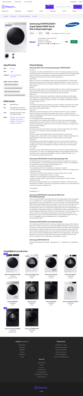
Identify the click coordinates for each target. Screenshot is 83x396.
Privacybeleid (38, 374)
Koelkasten (30, 11)
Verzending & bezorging (61, 347)
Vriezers (41, 11)
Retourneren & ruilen (61, 345)
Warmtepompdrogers (15, 75)
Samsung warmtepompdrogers (13, 88)
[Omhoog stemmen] (32, 33)
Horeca (64, 11)
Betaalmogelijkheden (61, 354)
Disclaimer (45, 374)
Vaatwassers (53, 11)
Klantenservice (73, 1)
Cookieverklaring (41, 377)
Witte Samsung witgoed (11, 84)
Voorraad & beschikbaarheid (61, 357)
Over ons (41, 367)
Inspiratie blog (41, 362)
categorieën (25, 341)
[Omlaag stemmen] (40, 33)
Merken (74, 11)
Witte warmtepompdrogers (12, 91)
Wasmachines (5, 11)
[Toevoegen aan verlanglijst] (47, 33)
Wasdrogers (18, 11)
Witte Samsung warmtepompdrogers (15, 95)
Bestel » (74, 41)
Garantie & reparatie (61, 352)
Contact (80, 1)
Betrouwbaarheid (41, 372)
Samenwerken (41, 369)
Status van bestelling (61, 349)
